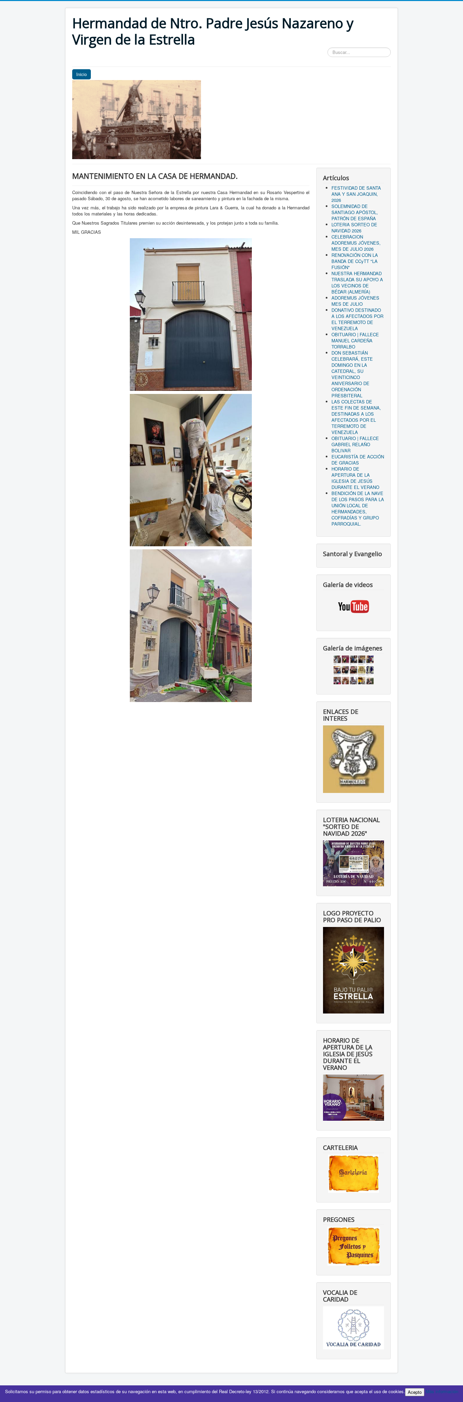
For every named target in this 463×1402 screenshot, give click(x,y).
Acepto (415, 1392)
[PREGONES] (353, 1245)
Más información (442, 1391)
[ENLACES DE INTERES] (353, 758)
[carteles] (353, 1173)
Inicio (81, 74)
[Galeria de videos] (353, 606)
